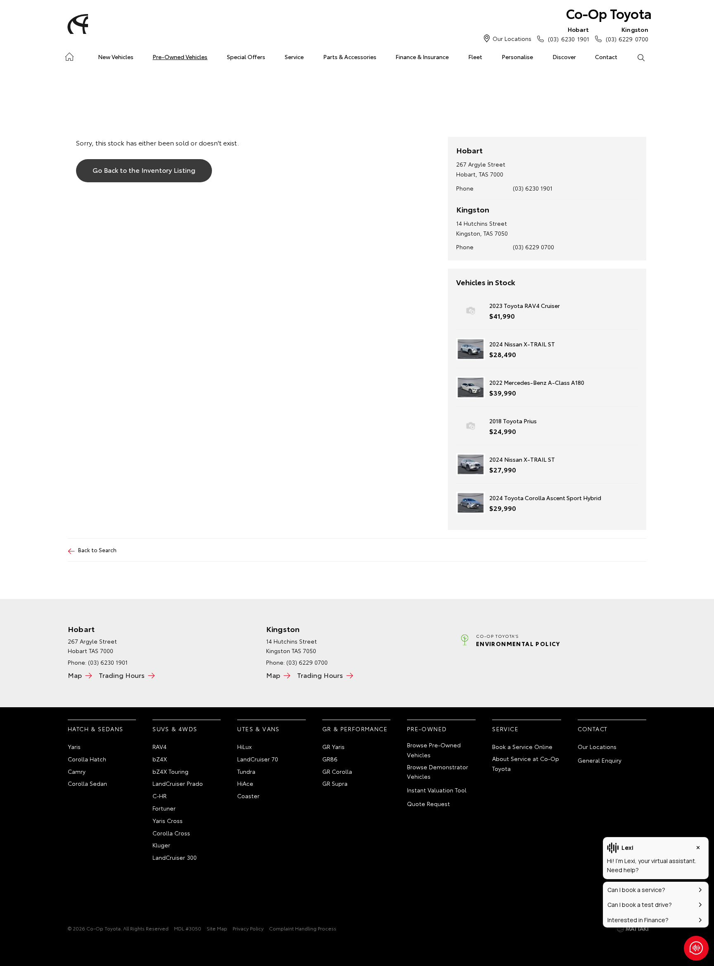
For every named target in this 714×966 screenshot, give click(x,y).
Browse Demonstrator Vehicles (437, 772)
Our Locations (512, 38)
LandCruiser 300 (174, 857)
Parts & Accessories (349, 56)
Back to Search (97, 549)
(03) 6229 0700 (627, 34)
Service (294, 56)
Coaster (248, 796)
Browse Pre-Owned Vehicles (434, 750)
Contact (606, 56)
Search (640, 57)
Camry (77, 771)
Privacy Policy (248, 928)
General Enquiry (599, 760)
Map (75, 675)
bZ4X (159, 759)
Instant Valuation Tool (436, 790)
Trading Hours (122, 675)
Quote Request (428, 803)
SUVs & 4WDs (174, 729)
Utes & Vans (258, 729)
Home (69, 55)
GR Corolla (337, 771)
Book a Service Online (522, 746)
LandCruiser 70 (257, 759)
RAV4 (159, 746)
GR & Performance (355, 729)
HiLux (244, 746)
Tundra (246, 771)
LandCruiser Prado (177, 783)
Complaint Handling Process (302, 928)
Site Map (217, 928)
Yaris (74, 746)
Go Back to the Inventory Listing (144, 169)
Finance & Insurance (422, 56)
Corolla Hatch (87, 759)
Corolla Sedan (87, 783)
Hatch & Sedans (96, 729)
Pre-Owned (427, 729)
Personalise (517, 56)
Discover (564, 56)
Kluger (161, 845)
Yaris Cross (167, 820)
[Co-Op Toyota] (76, 24)
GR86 (330, 759)
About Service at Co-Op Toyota (525, 763)
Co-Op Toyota (609, 13)
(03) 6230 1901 (568, 34)
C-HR (159, 796)
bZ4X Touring (170, 771)
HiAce (245, 783)
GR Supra (334, 783)
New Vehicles (115, 56)
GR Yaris (333, 746)
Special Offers (246, 56)
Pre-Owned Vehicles (179, 56)
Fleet (475, 56)
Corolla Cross (171, 833)
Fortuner (164, 808)
